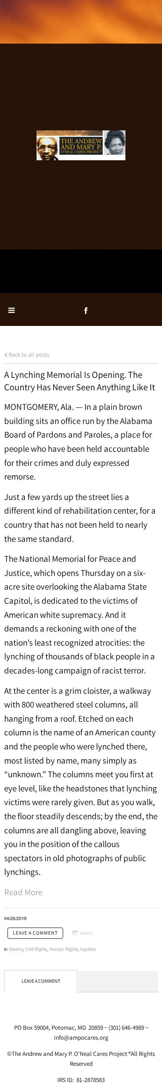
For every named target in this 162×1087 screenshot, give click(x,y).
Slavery (16, 949)
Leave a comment (35, 933)
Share (86, 933)
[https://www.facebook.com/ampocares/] (86, 310)
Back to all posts (28, 354)
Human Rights (63, 949)
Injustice (88, 949)
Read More (23, 892)
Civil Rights (36, 949)
